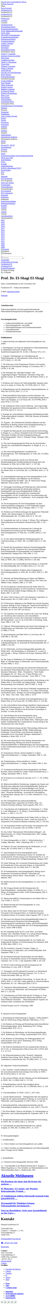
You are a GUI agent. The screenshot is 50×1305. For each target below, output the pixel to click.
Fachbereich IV (6, 10)
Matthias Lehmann (8, 89)
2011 (3, 241)
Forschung (5, 122)
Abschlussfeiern (7, 216)
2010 (3, 243)
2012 (3, 239)
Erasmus (4, 149)
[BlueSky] (6, 1303)
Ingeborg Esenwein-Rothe (10, 56)
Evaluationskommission (9, 37)
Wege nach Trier (7, 158)
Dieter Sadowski (7, 85)
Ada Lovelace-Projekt (9, 116)
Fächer (3, 118)
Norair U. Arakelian (8, 54)
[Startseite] (13, 2)
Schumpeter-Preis (7, 102)
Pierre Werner (6, 75)
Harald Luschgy (7, 87)
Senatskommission (8, 41)
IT (6, 1275)
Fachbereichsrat (6, 25)
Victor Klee (5, 64)
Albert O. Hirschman (8, 62)
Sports (8, 1277)
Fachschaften (6, 170)
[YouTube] (9, 1303)
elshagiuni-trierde (13, 292)
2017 (3, 228)
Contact (4, 1263)
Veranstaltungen (7, 187)
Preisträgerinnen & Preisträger (12, 106)
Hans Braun (5, 97)
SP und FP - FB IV (8, 145)
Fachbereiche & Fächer (9, 262)
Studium (4, 127)
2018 (3, 226)
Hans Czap (5, 95)
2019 (3, 224)
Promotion (5, 48)
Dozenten (4, 195)
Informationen (6, 147)
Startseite (4, 176)
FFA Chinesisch (7, 193)
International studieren (9, 137)
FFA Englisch (6, 191)
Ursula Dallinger (7, 81)
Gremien (4, 21)
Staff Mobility (6, 160)
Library (8, 1271)
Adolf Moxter (6, 70)
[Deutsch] (5, 249)
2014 (3, 235)
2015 (3, 233)
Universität (5, 260)
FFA (2, 172)
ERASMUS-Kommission (10, 35)
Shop (7, 1280)
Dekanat (4, 108)
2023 (3, 220)
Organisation (5, 185)
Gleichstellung (6, 100)
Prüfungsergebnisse (8, 203)
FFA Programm (6, 179)
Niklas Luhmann (7, 68)
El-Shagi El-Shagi (7, 91)
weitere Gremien (7, 43)
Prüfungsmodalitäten (8, 201)
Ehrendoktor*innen (8, 50)
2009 (3, 245)
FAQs (3, 162)
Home (3, 154)
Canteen (9, 1273)
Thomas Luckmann (8, 66)
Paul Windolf (6, 83)
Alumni (4, 208)
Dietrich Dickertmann (9, 93)
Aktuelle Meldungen (17, 1175)
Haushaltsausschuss (8, 27)
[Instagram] (12, 1303)
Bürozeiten (5, 1247)
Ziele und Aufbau (7, 183)
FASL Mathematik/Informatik (12, 31)
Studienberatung (7, 166)
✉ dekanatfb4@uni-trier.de (11, 1239)
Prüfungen (5, 197)
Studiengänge (6, 135)
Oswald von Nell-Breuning (11, 73)
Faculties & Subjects (13, 1269)
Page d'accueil (6, 8)
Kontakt (4, 164)
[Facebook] (2, 1303)
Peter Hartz (5, 58)
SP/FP (3, 141)
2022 (3, 222)
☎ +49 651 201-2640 (9, 1243)
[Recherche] (23, 258)
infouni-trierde (6, 1261)
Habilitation (5, 46)
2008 (3, 247)
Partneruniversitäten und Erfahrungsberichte (17, 156)
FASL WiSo (5, 33)
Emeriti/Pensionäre (8, 77)
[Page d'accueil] (7, 4)
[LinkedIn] (15, 1303)
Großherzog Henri (7, 60)
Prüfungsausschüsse (8, 39)
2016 (3, 230)
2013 (3, 237)
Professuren (5, 19)
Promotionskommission (9, 29)
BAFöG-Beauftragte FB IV (11, 168)
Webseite (4, 295)
